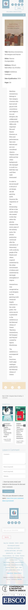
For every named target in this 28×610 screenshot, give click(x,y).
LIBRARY (21, 543)
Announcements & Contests (17, 565)
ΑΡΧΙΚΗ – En (19, 570)
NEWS (16, 567)
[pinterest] (19, 4)
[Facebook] (5, 387)
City (13, 555)
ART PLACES (19, 550)
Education (22, 555)
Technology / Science (9, 567)
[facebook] (12, 4)
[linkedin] (22, 4)
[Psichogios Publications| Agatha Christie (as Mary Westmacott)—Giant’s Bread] (7, 407)
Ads (15, 553)
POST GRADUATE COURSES (13, 545)
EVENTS (17, 543)
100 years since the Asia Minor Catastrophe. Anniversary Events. (14, 559)
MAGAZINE (11, 543)
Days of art (6, 543)
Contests (17, 555)
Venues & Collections (7, 555)
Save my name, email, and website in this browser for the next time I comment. (13, 484)
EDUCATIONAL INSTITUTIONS (13, 548)
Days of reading (18, 396)
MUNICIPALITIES (9, 553)
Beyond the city (7, 565)
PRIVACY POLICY (17, 573)
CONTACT (19, 553)
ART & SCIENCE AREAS (11, 570)
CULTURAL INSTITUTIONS (10, 550)
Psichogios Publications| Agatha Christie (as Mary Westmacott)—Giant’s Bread (8, 430)
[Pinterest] (12, 387)
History (12, 562)
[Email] (19, 387)
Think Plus (19, 579)
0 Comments (8, 440)
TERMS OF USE (10, 573)
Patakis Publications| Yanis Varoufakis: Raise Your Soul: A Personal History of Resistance (20, 431)
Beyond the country (19, 562)
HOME (20, 567)
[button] (3, 425)
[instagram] (16, 4)
